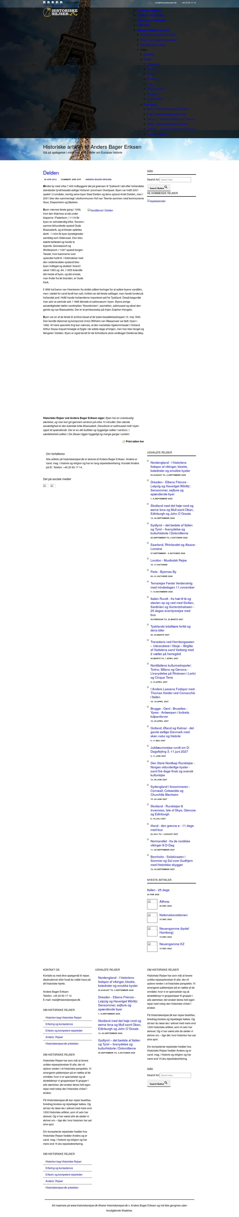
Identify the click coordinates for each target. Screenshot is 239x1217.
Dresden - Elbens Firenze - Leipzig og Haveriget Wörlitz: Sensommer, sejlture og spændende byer (170, 488)
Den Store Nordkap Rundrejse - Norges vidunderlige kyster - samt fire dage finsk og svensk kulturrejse (173, 769)
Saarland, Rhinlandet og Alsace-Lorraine (173, 546)
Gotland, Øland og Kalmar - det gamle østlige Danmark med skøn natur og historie (172, 732)
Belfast (151, 69)
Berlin (150, 74)
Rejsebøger (150, 104)
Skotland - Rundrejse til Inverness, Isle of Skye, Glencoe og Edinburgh (173, 810)
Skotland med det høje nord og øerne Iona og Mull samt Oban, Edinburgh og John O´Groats (172, 509)
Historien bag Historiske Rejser (158, 35)
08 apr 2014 (50, 179)
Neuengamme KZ (171, 944)
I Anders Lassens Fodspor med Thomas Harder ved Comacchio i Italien (173, 693)
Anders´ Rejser (54, 1037)
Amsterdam (153, 64)
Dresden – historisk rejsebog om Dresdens (171, 129)
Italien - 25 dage (158, 890)
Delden (51, 172)
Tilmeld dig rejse (150, 15)
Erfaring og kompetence (59, 1024)
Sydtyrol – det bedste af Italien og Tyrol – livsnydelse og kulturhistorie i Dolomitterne (172, 529)
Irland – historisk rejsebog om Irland (167, 124)
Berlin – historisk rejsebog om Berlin (167, 109)
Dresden (152, 79)
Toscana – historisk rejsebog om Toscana (171, 119)
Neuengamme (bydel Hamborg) (174, 930)
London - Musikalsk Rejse (169, 560)
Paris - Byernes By (163, 571)
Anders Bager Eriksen (99, 179)
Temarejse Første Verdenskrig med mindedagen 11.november (172, 585)
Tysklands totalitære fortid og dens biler (171, 628)
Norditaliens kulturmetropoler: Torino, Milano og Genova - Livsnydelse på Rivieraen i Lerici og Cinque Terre (173, 671)
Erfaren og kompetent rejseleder (158, 40)
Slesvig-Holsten (156, 89)
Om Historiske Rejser (153, 30)
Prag (149, 84)
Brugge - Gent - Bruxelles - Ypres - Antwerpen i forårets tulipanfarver (170, 712)
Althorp (164, 901)
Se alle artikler (155, 99)
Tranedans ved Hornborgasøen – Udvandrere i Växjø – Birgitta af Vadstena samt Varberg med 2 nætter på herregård (172, 647)
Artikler (148, 59)
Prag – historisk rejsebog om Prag (166, 114)
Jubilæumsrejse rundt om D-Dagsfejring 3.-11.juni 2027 (170, 749)
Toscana (152, 94)
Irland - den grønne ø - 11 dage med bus (172, 827)
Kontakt (143, 25)
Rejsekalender (149, 10)
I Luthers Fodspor (157, 134)
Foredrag (149, 54)
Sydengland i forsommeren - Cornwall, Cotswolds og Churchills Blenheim (170, 790)
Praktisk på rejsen (151, 20)
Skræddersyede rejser (153, 45)
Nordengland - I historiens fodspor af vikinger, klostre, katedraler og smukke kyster (170, 466)
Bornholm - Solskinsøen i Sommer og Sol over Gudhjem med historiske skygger (172, 860)
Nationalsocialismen (173, 915)
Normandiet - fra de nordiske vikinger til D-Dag (170, 843)
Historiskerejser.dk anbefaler (62, 1043)
